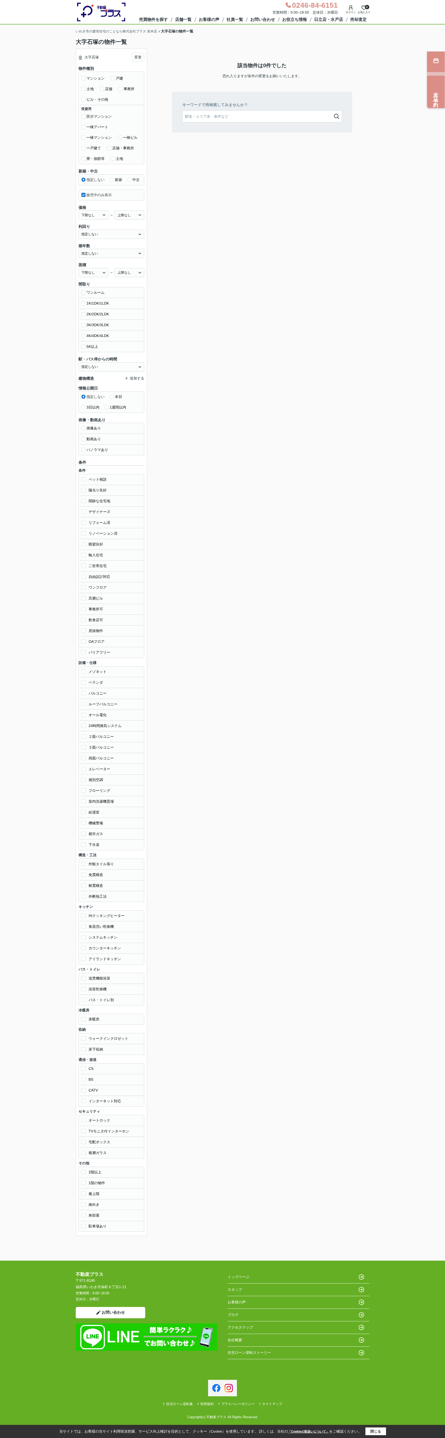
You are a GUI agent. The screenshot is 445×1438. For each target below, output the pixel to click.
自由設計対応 (99, 577)
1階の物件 (97, 1183)
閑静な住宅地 (99, 501)
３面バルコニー (101, 747)
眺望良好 (96, 544)
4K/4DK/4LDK (98, 336)
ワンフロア (98, 587)
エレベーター (99, 769)
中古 (136, 180)
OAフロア (97, 641)
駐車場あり (98, 1226)
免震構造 (96, 875)
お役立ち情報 (294, 19)
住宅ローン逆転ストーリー (249, 1352)
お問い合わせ (262, 19)
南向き (94, 1204)
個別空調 (96, 780)
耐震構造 (96, 885)
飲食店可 (96, 620)
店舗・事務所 (123, 148)
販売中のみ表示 (99, 195)
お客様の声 (209, 19)
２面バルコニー (101, 736)
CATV (93, 1090)
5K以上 (92, 346)
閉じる (375, 1431)
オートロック (99, 1120)
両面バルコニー (101, 758)
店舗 (108, 89)
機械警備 (96, 823)
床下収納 (96, 1049)
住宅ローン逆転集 (179, 1404)
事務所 (129, 89)
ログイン (351, 12)
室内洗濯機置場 (101, 801)
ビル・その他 (97, 99)
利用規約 (207, 1404)
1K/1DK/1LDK (98, 303)
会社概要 (235, 1340)
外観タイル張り (101, 864)
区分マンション (99, 116)
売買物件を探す (153, 19)
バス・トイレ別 (101, 1000)
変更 (138, 57)
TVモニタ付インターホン (109, 1131)
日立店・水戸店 (328, 19)
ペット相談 (98, 479)
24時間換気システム (105, 726)
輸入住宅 (96, 555)
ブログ (233, 1315)
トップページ (238, 1277)
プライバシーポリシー (238, 1404)
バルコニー (98, 693)
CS (91, 1069)
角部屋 (94, 1215)
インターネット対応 (105, 1101)
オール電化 (98, 715)
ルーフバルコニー (103, 704)
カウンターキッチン (105, 948)
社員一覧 (235, 19)
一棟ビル (130, 137)
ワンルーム (96, 292)
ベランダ (96, 682)
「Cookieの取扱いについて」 (308, 1431)
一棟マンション (99, 137)
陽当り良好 (98, 490)
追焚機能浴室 (99, 978)
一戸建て (94, 148)
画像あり (94, 428)
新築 (118, 180)
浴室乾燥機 (98, 989)
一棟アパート (97, 127)
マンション (96, 78)
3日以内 (93, 407)
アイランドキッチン (105, 959)
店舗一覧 (183, 19)
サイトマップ (272, 1404)
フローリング (99, 791)
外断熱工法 (98, 896)
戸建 (119, 78)
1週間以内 (118, 407)
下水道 (94, 845)
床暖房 (94, 1019)
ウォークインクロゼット (108, 1038)
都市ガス (96, 834)
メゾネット (98, 672)
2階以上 (95, 1172)
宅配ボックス (99, 1142)
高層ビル (96, 598)
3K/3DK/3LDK (98, 325)
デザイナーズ (99, 512)
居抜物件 (96, 631)
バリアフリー (99, 652)
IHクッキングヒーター (107, 916)
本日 (118, 397)
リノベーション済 (103, 533)
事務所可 (96, 609)
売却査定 (358, 19)
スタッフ (235, 1289)
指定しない (96, 180)
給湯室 (94, 812)
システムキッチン (103, 937)
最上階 (94, 1194)
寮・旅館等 (96, 159)
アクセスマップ (240, 1327)
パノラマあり (97, 450)
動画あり (94, 439)
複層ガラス (98, 1153)
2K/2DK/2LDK (98, 314)
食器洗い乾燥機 (101, 926)
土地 (90, 89)
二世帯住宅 (98, 566)
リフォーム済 (99, 523)
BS (91, 1079)
